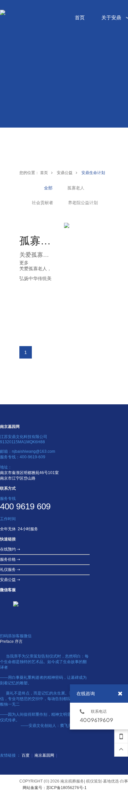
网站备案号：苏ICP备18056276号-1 (55, 787)
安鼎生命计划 (93, 172)
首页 (44, 172)
